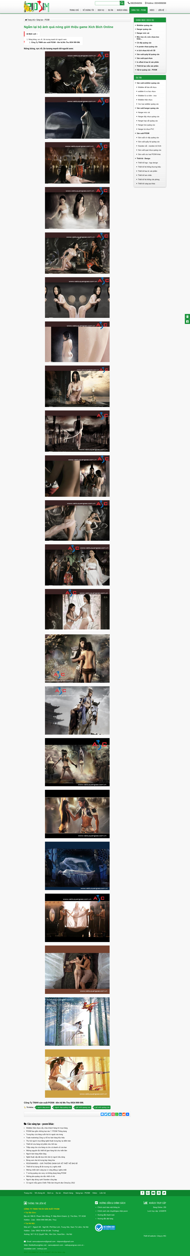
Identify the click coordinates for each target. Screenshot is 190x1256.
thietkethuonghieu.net (37, 1245)
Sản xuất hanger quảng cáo (148, 108)
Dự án (110, 10)
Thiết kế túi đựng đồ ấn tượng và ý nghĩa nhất (43, 1167)
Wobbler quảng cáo (144, 25)
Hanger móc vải (143, 33)
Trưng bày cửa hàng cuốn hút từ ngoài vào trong (44, 1134)
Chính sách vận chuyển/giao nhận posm (113, 1211)
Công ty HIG (161, 1236)
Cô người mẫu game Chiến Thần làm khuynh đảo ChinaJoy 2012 (50, 1183)
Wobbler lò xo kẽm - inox (147, 96)
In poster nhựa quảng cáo (147, 47)
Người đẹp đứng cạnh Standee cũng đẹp (41, 1180)
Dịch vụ (101, 10)
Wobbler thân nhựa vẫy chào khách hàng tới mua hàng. (47, 1128)
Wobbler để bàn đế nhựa (147, 87)
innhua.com (42, 1249)
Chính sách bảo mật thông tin (109, 1207)
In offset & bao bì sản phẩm (148, 62)
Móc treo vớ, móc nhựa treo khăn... (148, 38)
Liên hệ (161, 10)
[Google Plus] (148, 1193)
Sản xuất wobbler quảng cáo (148, 83)
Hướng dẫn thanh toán (106, 1215)
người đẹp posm (43, 1107)
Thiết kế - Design (143, 158)
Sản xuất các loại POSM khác (149, 154)
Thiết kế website (149, 1236)
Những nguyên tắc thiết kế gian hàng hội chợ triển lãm (46, 1151)
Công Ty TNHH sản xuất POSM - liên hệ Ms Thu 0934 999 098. (55, 42)
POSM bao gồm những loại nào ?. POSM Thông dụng (46, 1131)
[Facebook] (142, 1193)
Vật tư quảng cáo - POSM (147, 70)
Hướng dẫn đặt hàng (105, 1219)
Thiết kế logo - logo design (148, 163)
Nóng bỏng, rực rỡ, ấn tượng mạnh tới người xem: (48, 39)
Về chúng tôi (88, 10)
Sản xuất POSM (143, 133)
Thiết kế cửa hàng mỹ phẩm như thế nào (41, 1144)
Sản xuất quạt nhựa (144, 58)
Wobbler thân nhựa (145, 100)
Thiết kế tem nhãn (145, 175)
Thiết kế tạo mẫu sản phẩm (147, 66)
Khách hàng (122, 10)
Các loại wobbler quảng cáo (148, 104)
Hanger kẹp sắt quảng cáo (148, 121)
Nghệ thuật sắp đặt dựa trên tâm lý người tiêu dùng (45, 1157)
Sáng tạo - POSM (138, 10)
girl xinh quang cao (83, 1107)
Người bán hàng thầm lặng (36, 1154)
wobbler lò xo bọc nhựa (146, 91)
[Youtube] (153, 1193)
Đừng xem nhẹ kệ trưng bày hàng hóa (40, 1160)
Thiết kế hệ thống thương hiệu (149, 167)
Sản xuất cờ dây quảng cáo (148, 138)
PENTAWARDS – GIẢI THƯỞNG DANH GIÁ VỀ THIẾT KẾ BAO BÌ (52, 1163)
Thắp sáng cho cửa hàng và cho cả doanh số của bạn (46, 1147)
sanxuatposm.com (55, 1245)
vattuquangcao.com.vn (74, 1245)
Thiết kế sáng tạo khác (146, 184)
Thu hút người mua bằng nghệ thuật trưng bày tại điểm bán (48, 1141)
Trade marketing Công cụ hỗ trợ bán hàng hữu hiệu (45, 1138)
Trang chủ (74, 10)
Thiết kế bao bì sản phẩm (147, 171)
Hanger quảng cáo (144, 29)
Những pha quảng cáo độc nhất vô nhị (40, 1176)
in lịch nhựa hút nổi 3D (146, 50)
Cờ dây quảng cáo (144, 43)
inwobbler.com (30, 1249)
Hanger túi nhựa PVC (146, 129)
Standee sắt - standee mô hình (149, 146)
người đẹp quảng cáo (63, 1107)
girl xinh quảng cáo (102, 1107)
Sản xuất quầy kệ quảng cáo (148, 54)
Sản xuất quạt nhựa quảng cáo (149, 150)
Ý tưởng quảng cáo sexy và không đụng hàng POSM (46, 1173)
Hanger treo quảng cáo (146, 125)
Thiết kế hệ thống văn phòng (148, 179)
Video (152, 10)
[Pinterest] (159, 1193)
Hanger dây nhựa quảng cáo (148, 117)
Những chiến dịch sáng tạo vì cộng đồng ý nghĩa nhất (46, 1170)
